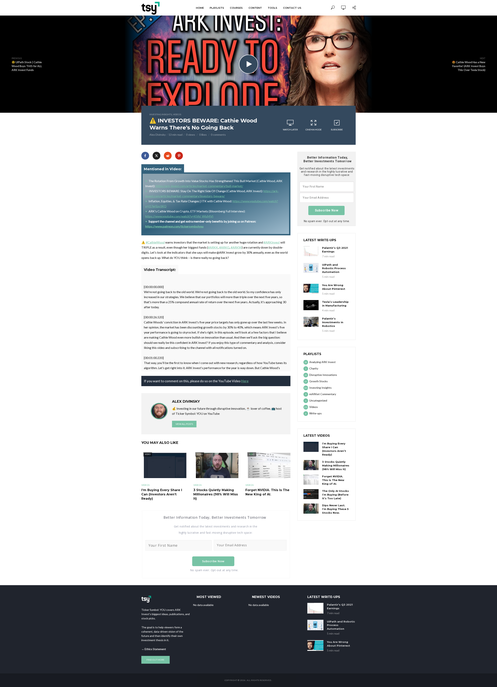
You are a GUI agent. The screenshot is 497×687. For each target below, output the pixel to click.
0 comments (218, 134)
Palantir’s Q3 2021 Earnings (335, 249)
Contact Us (292, 7)
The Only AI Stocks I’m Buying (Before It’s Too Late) (335, 494)
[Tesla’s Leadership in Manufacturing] (311, 305)
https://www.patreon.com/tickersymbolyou (174, 226)
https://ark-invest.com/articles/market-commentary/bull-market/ (199, 186)
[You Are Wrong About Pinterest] (311, 288)
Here (244, 381)
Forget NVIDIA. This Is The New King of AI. (267, 492)
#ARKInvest (272, 242)
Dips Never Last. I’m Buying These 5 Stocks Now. (335, 509)
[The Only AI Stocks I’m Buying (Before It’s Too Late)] (311, 494)
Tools (272, 7)
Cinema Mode (313, 129)
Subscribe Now (213, 561)
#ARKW (236, 247)
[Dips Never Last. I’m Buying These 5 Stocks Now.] (311, 509)
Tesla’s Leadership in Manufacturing (335, 303)
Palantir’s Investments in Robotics (332, 322)
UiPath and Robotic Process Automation (334, 268)
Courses (236, 7)
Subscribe (337, 129)
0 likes (203, 134)
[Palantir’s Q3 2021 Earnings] (311, 251)
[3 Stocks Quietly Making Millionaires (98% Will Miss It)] (311, 465)
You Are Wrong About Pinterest (333, 287)
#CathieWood (155, 242)
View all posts (184, 424)
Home (200, 7)
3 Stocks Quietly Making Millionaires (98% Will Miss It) (215, 494)
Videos (177, 114)
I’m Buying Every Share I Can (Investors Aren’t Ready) (161, 494)
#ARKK (213, 247)
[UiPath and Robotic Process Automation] (311, 268)
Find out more (155, 659)
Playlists (217, 7)
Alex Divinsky (157, 134)
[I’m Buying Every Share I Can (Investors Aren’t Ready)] (311, 447)
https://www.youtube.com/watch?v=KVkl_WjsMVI (179, 216)
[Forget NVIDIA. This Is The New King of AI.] (311, 480)
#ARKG (224, 247)
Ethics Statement (155, 649)
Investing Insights (160, 114)
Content (255, 7)
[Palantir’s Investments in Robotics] (311, 322)
